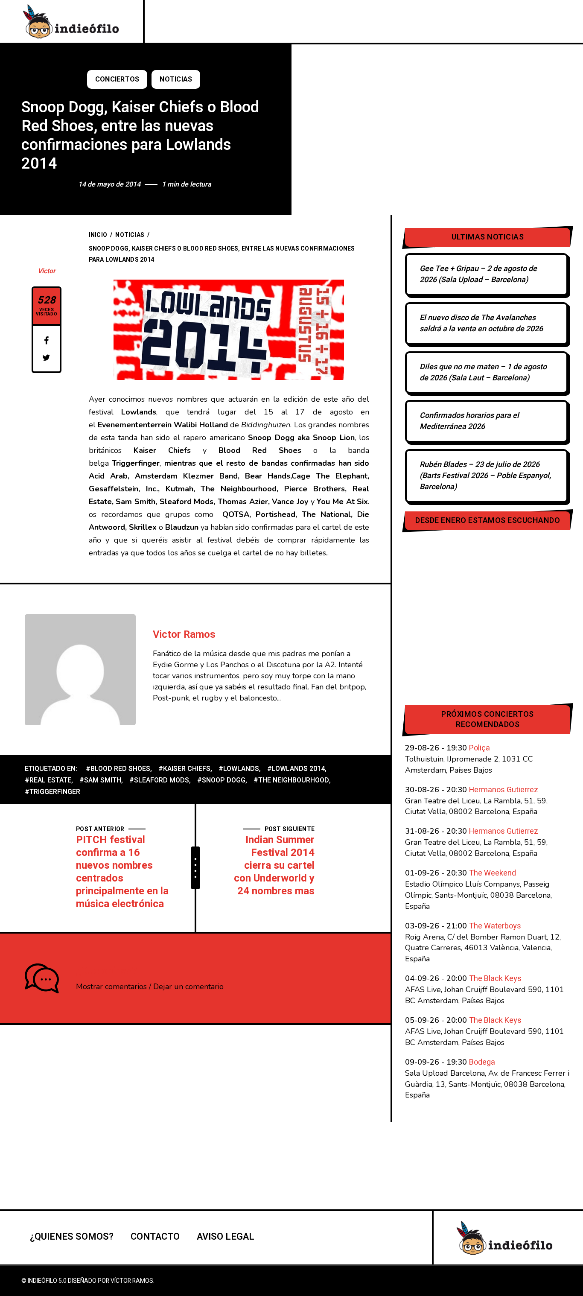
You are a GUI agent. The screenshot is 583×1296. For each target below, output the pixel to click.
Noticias (176, 79)
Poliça (479, 748)
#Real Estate (48, 780)
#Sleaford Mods (159, 780)
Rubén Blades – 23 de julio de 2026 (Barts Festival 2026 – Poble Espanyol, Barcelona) (485, 476)
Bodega (482, 1062)
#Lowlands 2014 (296, 769)
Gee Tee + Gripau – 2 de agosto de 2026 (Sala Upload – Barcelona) (478, 274)
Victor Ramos (184, 634)
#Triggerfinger (52, 792)
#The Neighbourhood (291, 780)
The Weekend (492, 873)
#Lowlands (239, 769)
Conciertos (117, 79)
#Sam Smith (100, 780)
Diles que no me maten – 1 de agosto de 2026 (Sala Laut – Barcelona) (483, 372)
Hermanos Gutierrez (503, 790)
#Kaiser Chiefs (184, 769)
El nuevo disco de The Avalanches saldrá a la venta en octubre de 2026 (481, 323)
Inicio (98, 235)
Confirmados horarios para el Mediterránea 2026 (469, 421)
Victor (46, 271)
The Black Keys (495, 978)
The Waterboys (495, 926)
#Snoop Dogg (221, 780)
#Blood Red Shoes (118, 769)
